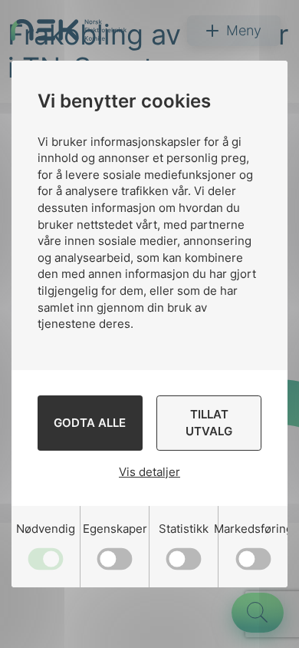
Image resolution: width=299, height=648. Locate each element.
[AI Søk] (258, 613)
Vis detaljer (149, 472)
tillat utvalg (209, 422)
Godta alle (90, 422)
